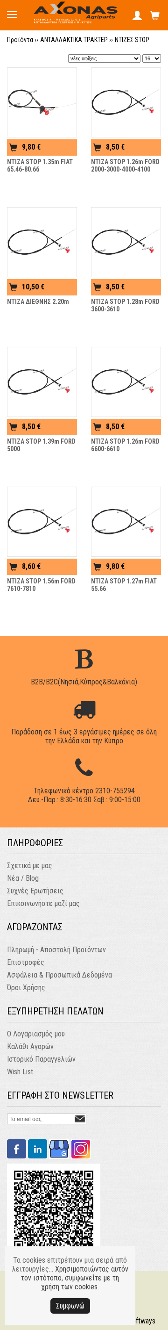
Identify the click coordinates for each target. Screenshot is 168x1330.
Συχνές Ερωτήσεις (35, 890)
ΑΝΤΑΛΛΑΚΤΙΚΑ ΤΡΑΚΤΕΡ (74, 39)
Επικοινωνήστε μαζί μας (43, 903)
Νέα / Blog (23, 878)
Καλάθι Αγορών (30, 1046)
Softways (141, 1320)
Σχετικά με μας (29, 865)
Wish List (20, 1071)
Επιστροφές (25, 962)
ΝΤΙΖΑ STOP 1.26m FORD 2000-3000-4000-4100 (125, 165)
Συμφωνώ (70, 1305)
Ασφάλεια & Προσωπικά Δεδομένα (59, 975)
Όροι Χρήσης (26, 987)
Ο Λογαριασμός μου (36, 1033)
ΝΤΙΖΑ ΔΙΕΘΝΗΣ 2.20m (38, 301)
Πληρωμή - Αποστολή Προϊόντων (56, 949)
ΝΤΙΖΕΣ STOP (132, 39)
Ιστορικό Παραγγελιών (41, 1059)
